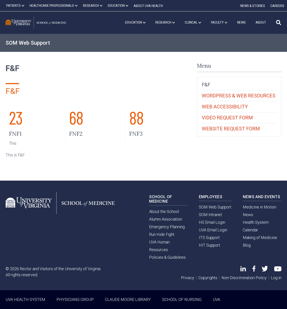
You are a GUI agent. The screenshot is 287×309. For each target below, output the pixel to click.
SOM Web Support (28, 43)
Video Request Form (227, 118)
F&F (206, 85)
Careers (277, 6)
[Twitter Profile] (265, 270)
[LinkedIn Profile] (243, 269)
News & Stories (252, 6)
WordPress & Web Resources (238, 96)
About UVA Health (148, 6)
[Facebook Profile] (253, 270)
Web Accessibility (225, 107)
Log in (276, 277)
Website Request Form (231, 128)
